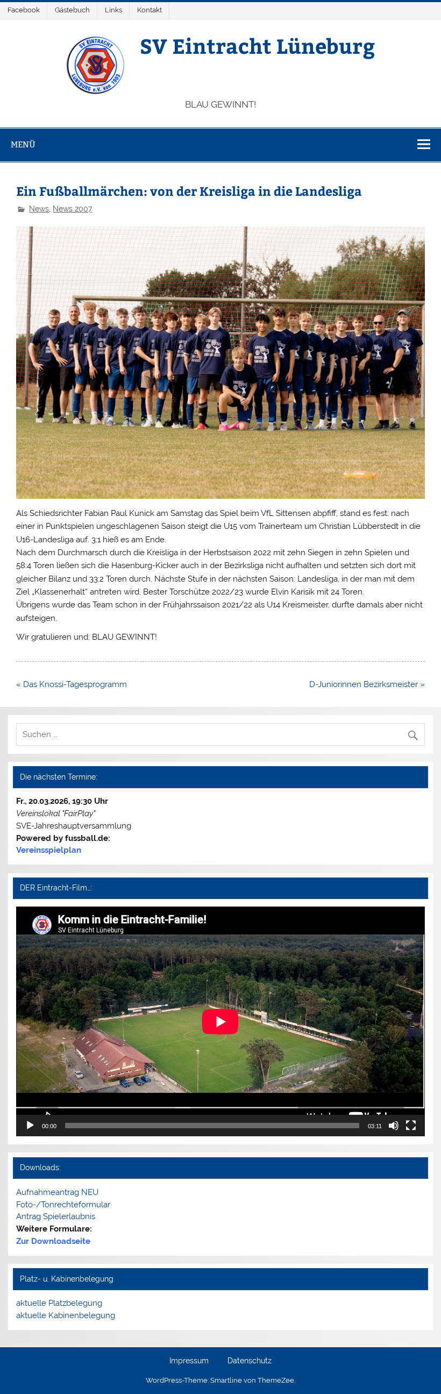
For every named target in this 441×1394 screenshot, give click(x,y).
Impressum (189, 1361)
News (39, 208)
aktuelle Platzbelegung (59, 1303)
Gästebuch (72, 10)
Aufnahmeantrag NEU (57, 1192)
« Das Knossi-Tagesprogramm (71, 684)
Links (113, 10)
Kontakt (149, 10)
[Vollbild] (411, 1125)
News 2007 (72, 208)
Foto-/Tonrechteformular (63, 1204)
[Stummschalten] (393, 1125)
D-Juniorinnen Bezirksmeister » (367, 684)
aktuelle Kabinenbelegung (65, 1315)
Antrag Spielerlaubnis (55, 1216)
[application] (220, 1021)
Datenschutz (249, 1361)
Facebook (24, 10)
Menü (23, 144)
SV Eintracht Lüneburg (257, 45)
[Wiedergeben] (30, 1125)
